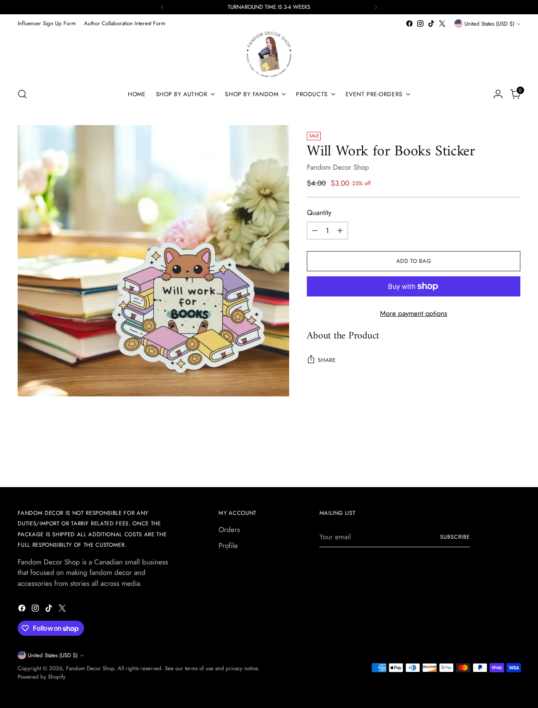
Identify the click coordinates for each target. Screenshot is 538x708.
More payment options (413, 313)
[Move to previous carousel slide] (494, 458)
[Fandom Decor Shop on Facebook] (409, 23)
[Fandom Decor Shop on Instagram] (420, 23)
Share (326, 360)
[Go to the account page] (498, 94)
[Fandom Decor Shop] (269, 54)
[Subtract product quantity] (314, 230)
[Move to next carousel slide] (513, 458)
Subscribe (455, 537)
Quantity (319, 212)
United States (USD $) (489, 24)
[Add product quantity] (340, 230)
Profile (228, 545)
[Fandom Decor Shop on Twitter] (442, 23)
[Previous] (162, 7)
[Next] (376, 7)
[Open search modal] (22, 94)
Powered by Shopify (42, 677)
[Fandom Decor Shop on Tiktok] (431, 23)
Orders (229, 529)
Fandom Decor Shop (338, 167)
